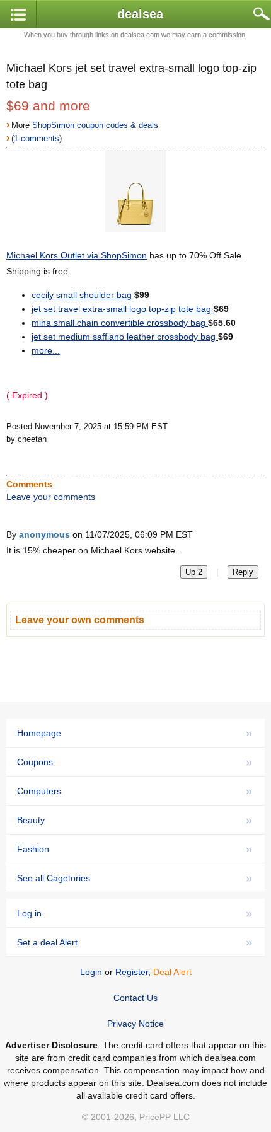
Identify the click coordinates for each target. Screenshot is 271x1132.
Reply (243, 572)
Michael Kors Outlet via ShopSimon (76, 255)
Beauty (134, 820)
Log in (134, 913)
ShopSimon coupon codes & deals (95, 125)
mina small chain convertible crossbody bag (120, 323)
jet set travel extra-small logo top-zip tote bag (123, 309)
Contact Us (135, 998)
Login (91, 972)
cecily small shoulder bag (83, 295)
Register (131, 972)
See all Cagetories (134, 878)
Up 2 (193, 572)
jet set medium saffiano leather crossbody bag (125, 337)
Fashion (134, 849)
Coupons (134, 762)
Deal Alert (172, 972)
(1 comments (35, 138)
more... (46, 350)
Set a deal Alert (134, 942)
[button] (18, 15)
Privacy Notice (135, 1024)
